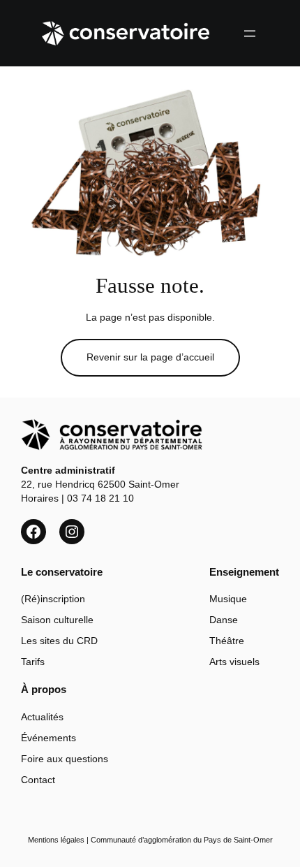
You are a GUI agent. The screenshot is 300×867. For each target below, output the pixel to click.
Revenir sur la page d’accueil (150, 357)
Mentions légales (56, 840)
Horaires (40, 498)
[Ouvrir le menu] (249, 33)
